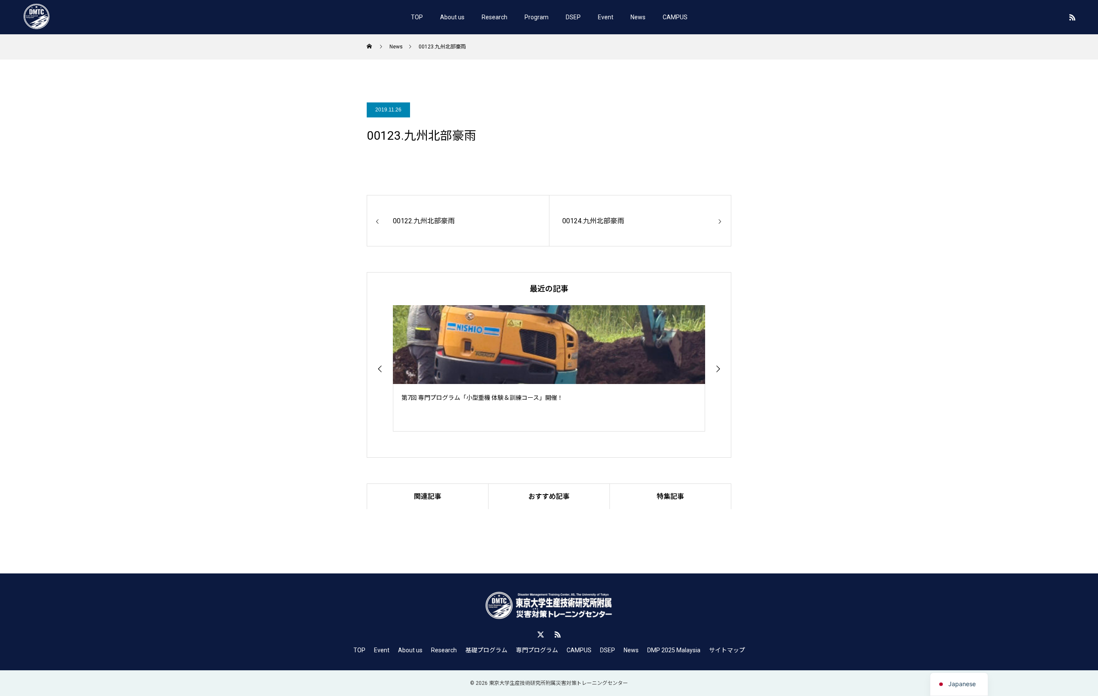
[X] (540, 634)
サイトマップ (727, 650)
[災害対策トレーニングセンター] (36, 17)
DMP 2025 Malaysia (673, 650)
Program (537, 17)
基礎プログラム (486, 650)
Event (605, 17)
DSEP (573, 17)
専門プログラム (537, 650)
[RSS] (1072, 17)
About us (452, 17)
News (638, 17)
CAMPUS (675, 17)
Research (494, 17)
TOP (417, 17)
